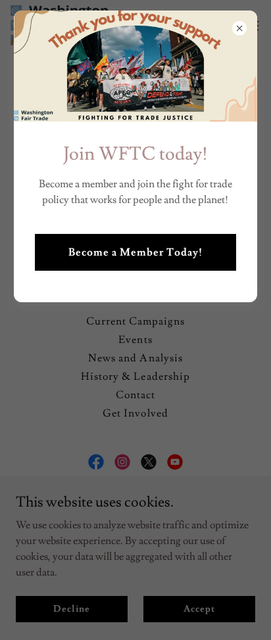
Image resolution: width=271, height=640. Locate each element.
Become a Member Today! (135, 252)
